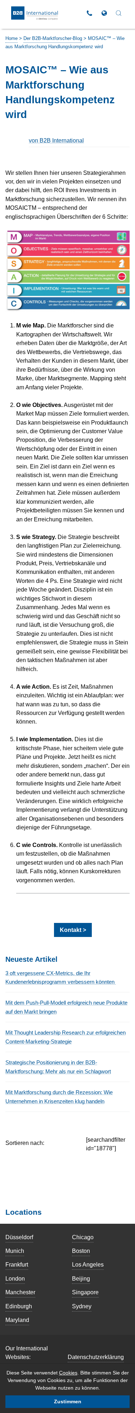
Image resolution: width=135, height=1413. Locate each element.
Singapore (85, 1292)
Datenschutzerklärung (96, 1357)
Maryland (17, 1320)
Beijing (81, 1278)
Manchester (20, 1292)
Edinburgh (18, 1306)
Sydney (81, 1306)
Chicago (83, 1237)
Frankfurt (16, 1264)
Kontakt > (73, 930)
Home (11, 38)
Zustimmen (67, 1401)
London (15, 1278)
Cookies (68, 1373)
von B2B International (56, 140)
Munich (14, 1250)
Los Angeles (88, 1264)
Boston (81, 1250)
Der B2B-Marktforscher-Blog (52, 38)
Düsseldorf (19, 1237)
